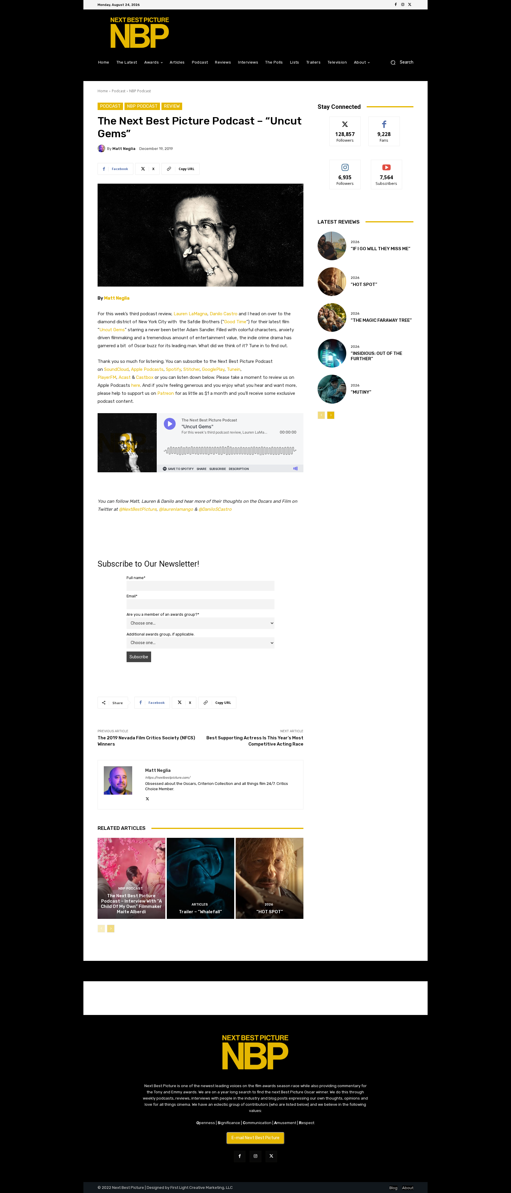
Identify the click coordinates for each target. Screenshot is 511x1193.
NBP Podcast (140, 90)
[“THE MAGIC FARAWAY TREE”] (332, 317)
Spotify (173, 369)
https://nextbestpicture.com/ (167, 777)
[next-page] (110, 928)
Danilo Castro (223, 313)
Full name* (136, 578)
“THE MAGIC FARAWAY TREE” (381, 320)
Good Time (235, 321)
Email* (132, 596)
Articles (200, 904)
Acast (125, 377)
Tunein (233, 369)
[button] (399, 62)
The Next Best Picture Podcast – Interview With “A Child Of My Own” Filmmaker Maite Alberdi (131, 903)
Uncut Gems (112, 329)
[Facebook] (395, 4)
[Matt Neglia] (102, 148)
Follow (345, 121)
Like (384, 121)
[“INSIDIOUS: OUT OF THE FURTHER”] (332, 353)
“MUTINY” (361, 392)
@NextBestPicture (137, 509)
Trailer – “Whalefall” (200, 911)
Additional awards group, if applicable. (161, 634)
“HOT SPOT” (269, 911)
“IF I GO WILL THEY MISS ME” (380, 248)
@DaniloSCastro (215, 509)
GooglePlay (213, 369)
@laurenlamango (176, 509)
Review (172, 106)
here (135, 385)
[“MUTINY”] (332, 389)
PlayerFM (107, 377)
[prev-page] (101, 928)
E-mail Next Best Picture (255, 1137)
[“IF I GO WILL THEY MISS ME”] (332, 246)
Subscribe (386, 164)
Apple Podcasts (147, 369)
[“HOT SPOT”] (269, 878)
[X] (409, 4)
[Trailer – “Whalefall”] (201, 878)
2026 (269, 904)
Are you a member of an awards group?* (163, 614)
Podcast (118, 90)
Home (103, 90)
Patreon (165, 393)
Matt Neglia (123, 149)
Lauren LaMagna (190, 313)
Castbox (144, 377)
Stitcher (191, 369)
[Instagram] (402, 4)
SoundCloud (116, 369)
